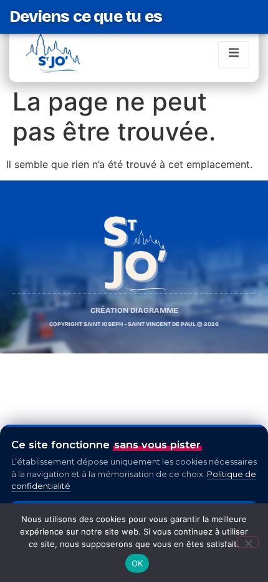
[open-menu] (233, 54)
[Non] (248, 542)
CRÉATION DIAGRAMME (134, 310)
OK (137, 563)
